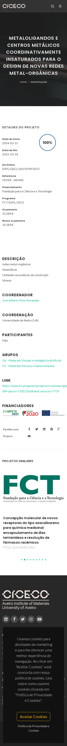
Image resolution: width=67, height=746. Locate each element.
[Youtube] (39, 619)
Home (23, 82)
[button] (21, 559)
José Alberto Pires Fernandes (20, 300)
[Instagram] (31, 619)
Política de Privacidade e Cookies (33, 728)
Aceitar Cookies (33, 716)
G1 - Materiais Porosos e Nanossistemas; (28, 365)
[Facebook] (14, 619)
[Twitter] (22, 619)
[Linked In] (6, 619)
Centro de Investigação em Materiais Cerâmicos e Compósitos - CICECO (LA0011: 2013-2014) (34, 523)
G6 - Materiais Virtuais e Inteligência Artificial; (32, 360)
